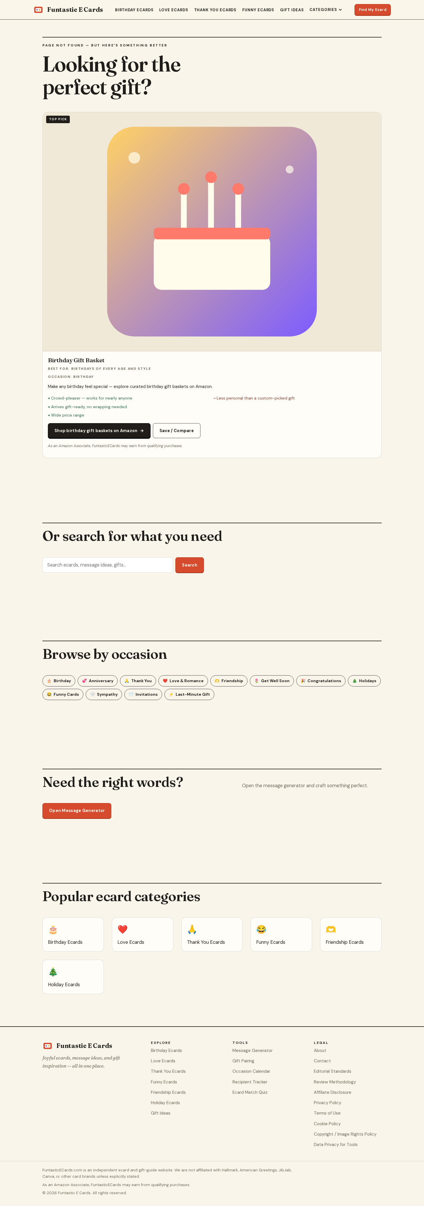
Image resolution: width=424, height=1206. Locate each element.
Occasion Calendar (251, 1071)
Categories (323, 9)
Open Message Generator (77, 810)
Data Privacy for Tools (336, 1144)
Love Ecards (173, 9)
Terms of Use (327, 1113)
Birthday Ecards (134, 9)
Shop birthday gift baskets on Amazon (99, 431)
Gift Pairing (243, 1061)
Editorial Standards (332, 1071)
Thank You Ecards (215, 9)
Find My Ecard (373, 9)
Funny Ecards (258, 9)
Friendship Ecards (168, 1092)
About (320, 1050)
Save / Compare (177, 431)
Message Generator (252, 1050)
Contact (322, 1061)
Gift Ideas (292, 9)
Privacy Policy (327, 1103)
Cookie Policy (327, 1124)
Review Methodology (335, 1082)
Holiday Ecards (165, 1103)
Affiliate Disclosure (332, 1092)
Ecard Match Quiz (250, 1092)
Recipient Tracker (249, 1082)
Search (189, 565)
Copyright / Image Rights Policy (345, 1134)
